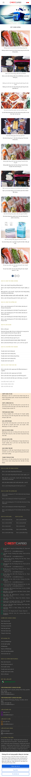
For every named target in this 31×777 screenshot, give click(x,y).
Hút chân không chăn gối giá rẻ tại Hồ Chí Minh (15, 239)
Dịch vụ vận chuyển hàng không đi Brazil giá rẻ (11, 285)
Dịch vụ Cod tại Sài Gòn (7, 519)
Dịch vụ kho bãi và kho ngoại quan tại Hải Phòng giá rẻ (13, 375)
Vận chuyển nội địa (5, 666)
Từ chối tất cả (15, 774)
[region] (15, 764)
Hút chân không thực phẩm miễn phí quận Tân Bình (15, 213)
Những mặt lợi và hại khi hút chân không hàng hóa (15, 48)
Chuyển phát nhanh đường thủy (8, 358)
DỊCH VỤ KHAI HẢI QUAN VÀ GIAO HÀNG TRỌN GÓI (13, 340)
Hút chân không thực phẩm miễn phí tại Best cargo (15, 110)
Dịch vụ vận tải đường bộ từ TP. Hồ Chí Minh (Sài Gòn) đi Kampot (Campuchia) (14, 307)
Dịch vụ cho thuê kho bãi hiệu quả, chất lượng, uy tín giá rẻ (14, 378)
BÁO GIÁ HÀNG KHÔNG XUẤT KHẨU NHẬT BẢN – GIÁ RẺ (14, 295)
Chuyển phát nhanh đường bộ (8, 351)
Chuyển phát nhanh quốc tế (7, 360)
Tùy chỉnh (15, 770)
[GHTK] (2, 681)
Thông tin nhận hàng (6, 633)
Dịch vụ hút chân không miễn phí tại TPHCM (15, 73)
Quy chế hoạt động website (7, 651)
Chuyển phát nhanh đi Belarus (10, 748)
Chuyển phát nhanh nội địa (7, 671)
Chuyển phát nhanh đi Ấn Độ (13, 745)
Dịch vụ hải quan (5, 329)
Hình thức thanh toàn (6, 630)
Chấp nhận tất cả (15, 766)
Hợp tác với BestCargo (6, 648)
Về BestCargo (4, 646)
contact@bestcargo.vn (9, 694)
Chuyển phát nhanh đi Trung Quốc (9, 741)
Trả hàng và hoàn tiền (6, 626)
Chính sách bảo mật (5, 653)
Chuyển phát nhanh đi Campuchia (11, 743)
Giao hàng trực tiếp (5, 621)
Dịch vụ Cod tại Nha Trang (7, 532)
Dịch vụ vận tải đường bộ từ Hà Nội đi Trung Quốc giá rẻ (14, 310)
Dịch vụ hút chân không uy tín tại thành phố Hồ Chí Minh (15, 188)
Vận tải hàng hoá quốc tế (7, 664)
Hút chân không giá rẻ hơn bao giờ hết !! (15, 135)
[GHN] (9, 681)
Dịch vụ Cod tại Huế (6, 526)
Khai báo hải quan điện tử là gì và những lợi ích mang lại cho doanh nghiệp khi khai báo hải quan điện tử (15, 332)
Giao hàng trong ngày (6, 623)
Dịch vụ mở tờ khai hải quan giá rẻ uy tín (10, 337)
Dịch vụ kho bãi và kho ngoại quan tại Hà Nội (11, 373)
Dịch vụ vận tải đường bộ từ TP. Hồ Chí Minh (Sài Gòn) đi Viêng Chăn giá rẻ (14, 313)
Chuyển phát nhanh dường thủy (8, 353)
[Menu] (3, 2)
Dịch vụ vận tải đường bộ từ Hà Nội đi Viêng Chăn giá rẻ (14, 316)
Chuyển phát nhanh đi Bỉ (13, 747)
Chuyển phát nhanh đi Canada (11, 750)
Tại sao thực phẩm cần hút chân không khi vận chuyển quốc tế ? (15, 265)
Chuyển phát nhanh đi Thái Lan (21, 739)
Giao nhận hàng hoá (5, 662)
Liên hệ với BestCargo (6, 641)
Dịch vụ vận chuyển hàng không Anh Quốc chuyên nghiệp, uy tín (15, 288)
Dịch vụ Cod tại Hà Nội (7, 523)
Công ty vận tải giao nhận (7, 739)
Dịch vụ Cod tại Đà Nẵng (7, 529)
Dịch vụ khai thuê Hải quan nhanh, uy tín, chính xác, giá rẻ (14, 342)
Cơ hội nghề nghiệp (5, 644)
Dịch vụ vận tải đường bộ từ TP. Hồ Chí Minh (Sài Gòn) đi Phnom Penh (14, 319)
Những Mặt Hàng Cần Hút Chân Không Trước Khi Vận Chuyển (15, 162)
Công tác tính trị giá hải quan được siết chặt (11, 335)
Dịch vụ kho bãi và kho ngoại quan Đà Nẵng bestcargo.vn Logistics (14, 369)
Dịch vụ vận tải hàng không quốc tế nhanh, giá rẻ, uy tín (14, 298)
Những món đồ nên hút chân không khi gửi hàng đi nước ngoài (15, 83)
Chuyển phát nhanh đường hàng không (10, 356)
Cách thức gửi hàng (5, 628)
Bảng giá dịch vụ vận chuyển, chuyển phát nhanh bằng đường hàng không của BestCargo (15, 292)
